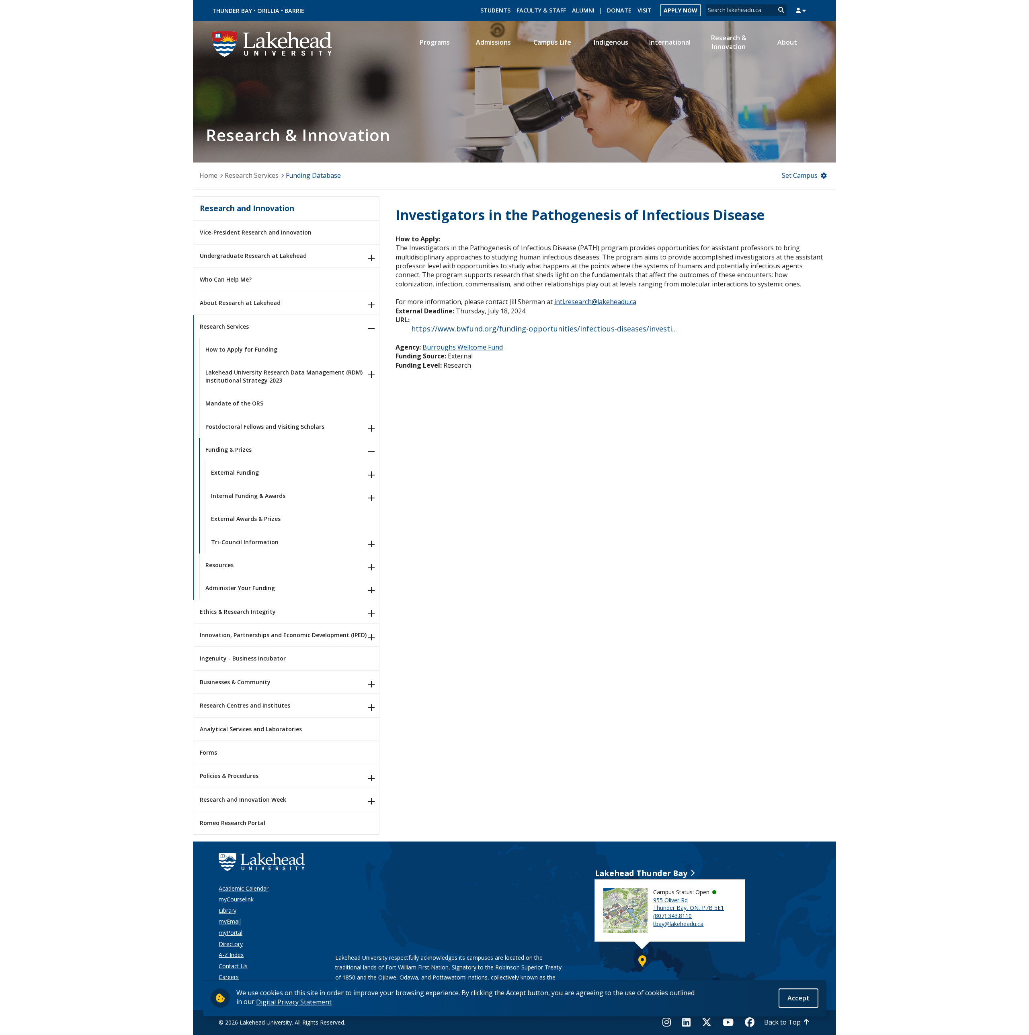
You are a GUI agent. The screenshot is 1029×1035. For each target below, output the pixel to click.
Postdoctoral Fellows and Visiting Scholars (264, 426)
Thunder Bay (232, 10)
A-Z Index (231, 955)
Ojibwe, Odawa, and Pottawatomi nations (433, 977)
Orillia (268, 10)
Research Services (252, 175)
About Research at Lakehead (240, 303)
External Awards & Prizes (246, 519)
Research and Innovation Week (243, 799)
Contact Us (233, 966)
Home (208, 175)
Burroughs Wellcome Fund (462, 347)
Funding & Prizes (228, 449)
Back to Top (782, 1022)
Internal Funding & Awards (248, 496)
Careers (229, 977)
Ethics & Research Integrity (238, 611)
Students (495, 10)
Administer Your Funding (240, 588)
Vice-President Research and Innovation (256, 232)
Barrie (294, 10)
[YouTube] (728, 1022)
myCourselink (236, 899)
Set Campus (800, 175)
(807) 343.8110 (672, 916)
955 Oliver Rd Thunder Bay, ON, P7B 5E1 (688, 904)
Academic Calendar (244, 888)
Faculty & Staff (541, 10)
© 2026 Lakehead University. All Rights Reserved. (282, 1022)
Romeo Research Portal (232, 823)
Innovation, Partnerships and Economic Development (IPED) (283, 635)
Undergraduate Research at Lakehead (253, 255)
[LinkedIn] (686, 1022)
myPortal (230, 932)
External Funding (235, 472)
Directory (231, 944)
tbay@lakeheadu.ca (678, 924)
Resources (219, 565)
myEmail (230, 921)
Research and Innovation (247, 208)
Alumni (583, 10)
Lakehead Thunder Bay (641, 873)
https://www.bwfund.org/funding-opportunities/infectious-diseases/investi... (544, 328)
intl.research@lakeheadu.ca (595, 301)
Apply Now (680, 10)
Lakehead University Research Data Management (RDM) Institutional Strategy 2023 (284, 376)
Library (227, 910)
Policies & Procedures (229, 776)
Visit (644, 10)
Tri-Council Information (245, 542)
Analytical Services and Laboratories (251, 729)
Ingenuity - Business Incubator (243, 658)
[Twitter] (706, 1022)
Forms (208, 752)
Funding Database (313, 175)
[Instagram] (669, 1022)
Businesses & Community (235, 682)
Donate (619, 10)
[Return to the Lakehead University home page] (272, 43)
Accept (798, 997)
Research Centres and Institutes (245, 705)
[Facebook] (749, 1022)
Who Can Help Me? (226, 279)
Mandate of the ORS (234, 403)
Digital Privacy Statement (294, 1001)
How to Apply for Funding (241, 349)
